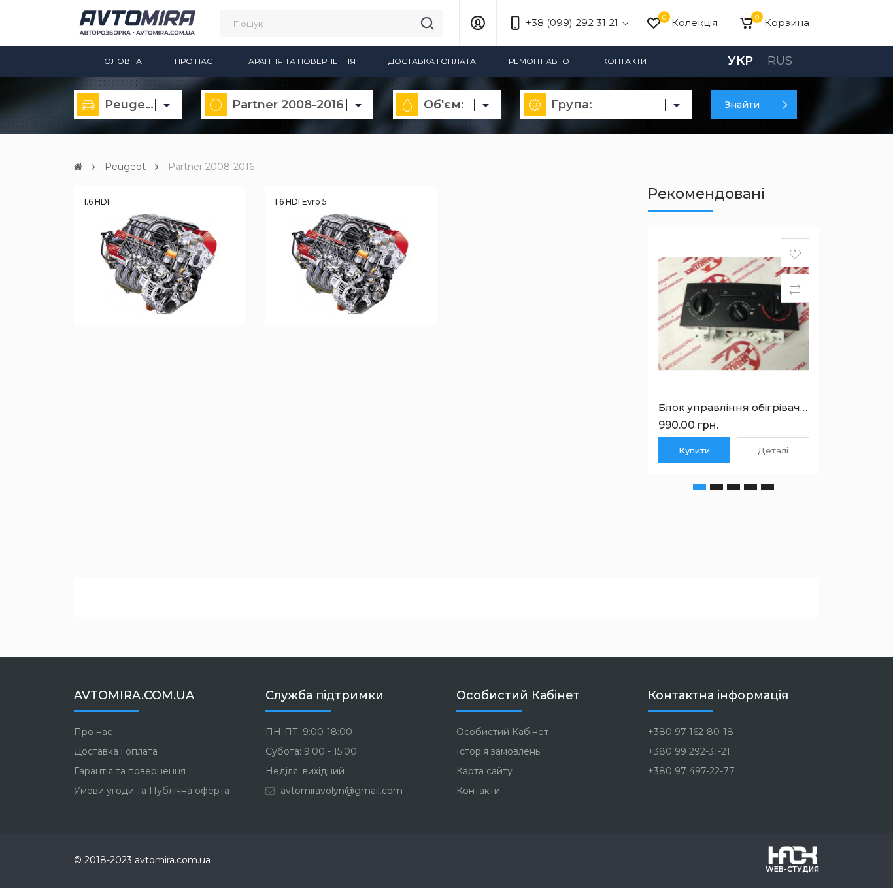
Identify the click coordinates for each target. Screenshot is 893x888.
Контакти (624, 61)
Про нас (193, 61)
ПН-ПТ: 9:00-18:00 (308, 732)
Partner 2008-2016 (211, 167)
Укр (740, 61)
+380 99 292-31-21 (689, 751)
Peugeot (125, 167)
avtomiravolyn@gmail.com (340, 791)
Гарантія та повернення (300, 61)
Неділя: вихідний (305, 771)
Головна (121, 61)
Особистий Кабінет (502, 732)
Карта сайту (484, 771)
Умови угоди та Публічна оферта (151, 791)
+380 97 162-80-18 (690, 732)
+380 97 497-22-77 (691, 771)
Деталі (773, 450)
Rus (779, 61)
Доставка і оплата (432, 61)
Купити (694, 450)
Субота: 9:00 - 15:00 (311, 751)
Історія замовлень (498, 751)
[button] (699, 487)
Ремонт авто (539, 61)
